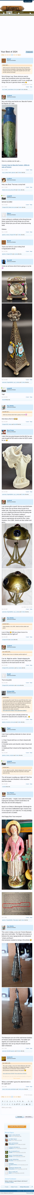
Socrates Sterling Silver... (14, 1159)
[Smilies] (12, 1104)
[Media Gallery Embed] (27, 1104)
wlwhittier (11, 1152)
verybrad (9, 95)
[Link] (18, 1101)
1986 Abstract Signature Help (15, 1167)
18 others (19, 1051)
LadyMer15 (11, 1148)
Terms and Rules (30, 1193)
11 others (23, 494)
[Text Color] (10, 1101)
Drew (10, 1140)
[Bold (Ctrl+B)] (3, 1101)
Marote (9, 172)
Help (23, 1190)
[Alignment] (23, 1101)
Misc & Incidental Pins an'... (14, 1151)
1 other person (21, 1089)
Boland (9, 59)
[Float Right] (24, 1104)
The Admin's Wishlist (9, 1182)
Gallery (15, 12)
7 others (19, 234)
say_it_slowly (5, 172)
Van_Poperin (10, 792)
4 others (22, 89)
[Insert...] (19, 1104)
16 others (20, 172)
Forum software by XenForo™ (6, 1193)
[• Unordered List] (3, 1104)
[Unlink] (20, 1101)
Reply (31, 86)
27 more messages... (28, 1094)
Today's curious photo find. (14, 1134)
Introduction (11, 1163)
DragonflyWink (10, 382)
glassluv (13, 172)
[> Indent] (9, 1104)
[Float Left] (22, 1104)
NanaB (9, 674)
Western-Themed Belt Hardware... (16, 1155)
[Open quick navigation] (32, 1186)
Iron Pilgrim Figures (13, 1139)
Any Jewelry (4, 89)
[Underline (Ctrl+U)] (7, 1101)
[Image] (15, 1104)
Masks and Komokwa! (13, 1143)
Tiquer (9, 728)
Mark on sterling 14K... (13, 1171)
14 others (23, 382)
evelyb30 (9, 196)
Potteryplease (16, 920)
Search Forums (5, 14)
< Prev (2, 54)
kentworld (9, 1057)
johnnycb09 (12, 189)
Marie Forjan (10, 430)
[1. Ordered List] (5, 1104)
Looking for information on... (14, 1147)
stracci (3, 1089)
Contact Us (19, 1190)
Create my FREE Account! (17, 1126)
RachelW (9, 260)
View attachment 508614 (21, 710)
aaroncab (4, 382)
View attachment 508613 (8, 710)
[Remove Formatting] (29, 1101)
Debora (9, 213)
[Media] (17, 1104)
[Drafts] (30, 1104)
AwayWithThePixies (13, 1164)
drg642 (10, 1173)
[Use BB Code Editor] (32, 1101)
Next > (19, 54)
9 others (22, 920)
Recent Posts (13, 14)
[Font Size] (12, 1101)
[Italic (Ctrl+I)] (5, 1101)
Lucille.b (9, 178)
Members (21, 12)
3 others (20, 207)
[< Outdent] (7, 1104)
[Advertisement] (17, 32)
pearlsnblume (11, 89)
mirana (7, 234)
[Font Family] (15, 1101)
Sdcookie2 (11, 1160)
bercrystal (16, 89)
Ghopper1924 (5, 207)
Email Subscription (29, 1190)
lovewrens (8, 722)
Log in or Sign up (27, 1)
